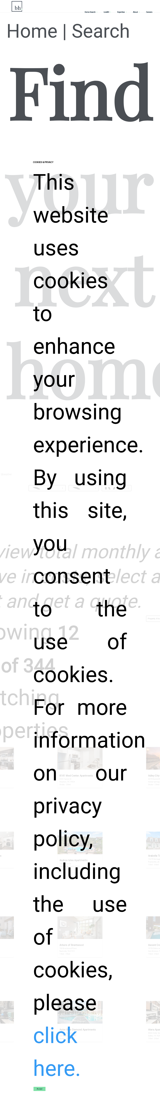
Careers (149, 12)
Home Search (90, 12)
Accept (39, 1089)
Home (32, 31)
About (135, 12)
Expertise (121, 12)
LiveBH (106, 12)
